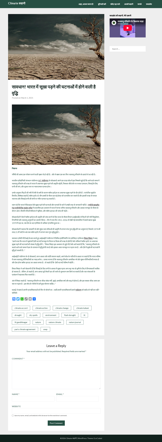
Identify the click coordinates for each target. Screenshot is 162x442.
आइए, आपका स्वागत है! (86, 4)
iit (84, 315)
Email (60, 394)
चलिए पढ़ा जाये (115, 4)
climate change (61, 308)
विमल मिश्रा (88, 238)
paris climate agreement (25, 329)
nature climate (55, 322)
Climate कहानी (16, 3)
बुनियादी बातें (102, 4)
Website (16, 406)
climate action (41, 308)
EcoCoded (98, 438)
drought (18, 315)
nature (38, 322)
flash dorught (70, 315)
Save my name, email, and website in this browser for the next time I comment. (40, 415)
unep (45, 329)
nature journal (75, 322)
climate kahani (82, 308)
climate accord (21, 308)
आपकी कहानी (128, 4)
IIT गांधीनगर (43, 180)
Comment (18, 358)
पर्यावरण (78, 290)
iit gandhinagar (21, 322)
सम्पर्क (140, 4)
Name (15, 394)
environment (50, 315)
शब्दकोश (149, 4)
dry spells (33, 315)
